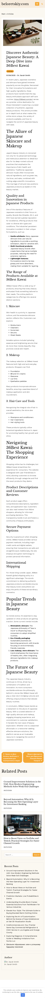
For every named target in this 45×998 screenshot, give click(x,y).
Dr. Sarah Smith (23, 75)
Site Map (22, 985)
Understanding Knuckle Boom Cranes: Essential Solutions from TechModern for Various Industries (23, 904)
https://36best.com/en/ (23, 99)
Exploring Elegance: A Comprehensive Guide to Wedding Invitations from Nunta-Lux (21, 938)
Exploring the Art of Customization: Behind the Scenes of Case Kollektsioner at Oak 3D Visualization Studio (22, 919)
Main (3, 14)
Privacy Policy (26, 985)
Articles (10, 14)
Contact (19, 985)
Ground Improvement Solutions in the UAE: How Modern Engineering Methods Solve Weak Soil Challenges (22, 784)
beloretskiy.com (15, 4)
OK (23, 995)
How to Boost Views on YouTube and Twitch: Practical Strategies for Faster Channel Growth (21, 840)
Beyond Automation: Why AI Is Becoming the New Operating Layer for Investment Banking (21, 801)
